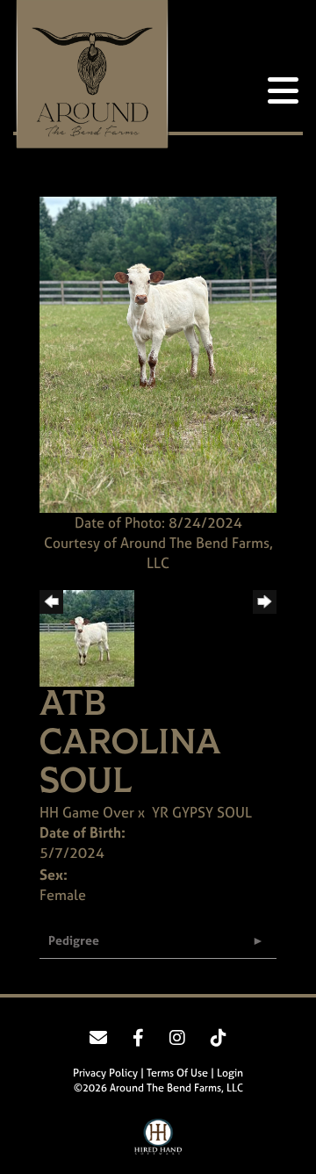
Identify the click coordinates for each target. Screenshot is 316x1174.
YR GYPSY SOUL (202, 812)
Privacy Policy (105, 1073)
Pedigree (73, 940)
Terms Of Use (177, 1073)
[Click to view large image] (158, 353)
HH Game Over (87, 812)
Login (230, 1073)
